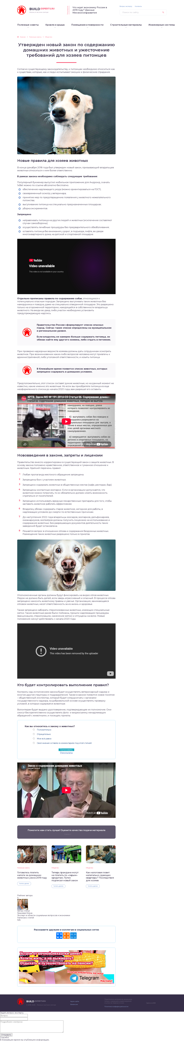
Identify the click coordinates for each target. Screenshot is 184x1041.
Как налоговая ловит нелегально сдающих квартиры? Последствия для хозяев (100, 876)
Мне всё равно (44, 739)
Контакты (138, 6)
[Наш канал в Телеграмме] (66, 982)
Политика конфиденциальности (116, 1006)
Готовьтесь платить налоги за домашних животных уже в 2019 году (32, 875)
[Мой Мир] (73, 935)
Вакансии (74, 1004)
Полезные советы (23, 868)
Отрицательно (44, 734)
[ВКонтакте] (59, 935)
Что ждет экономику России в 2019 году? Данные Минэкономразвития (89, 10)
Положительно (44, 730)
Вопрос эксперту (126, 6)
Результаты (66, 752)
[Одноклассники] (66, 935)
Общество (55, 868)
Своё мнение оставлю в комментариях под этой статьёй (64, 743)
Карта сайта (74, 1001)
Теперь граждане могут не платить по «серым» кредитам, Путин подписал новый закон (65, 876)
